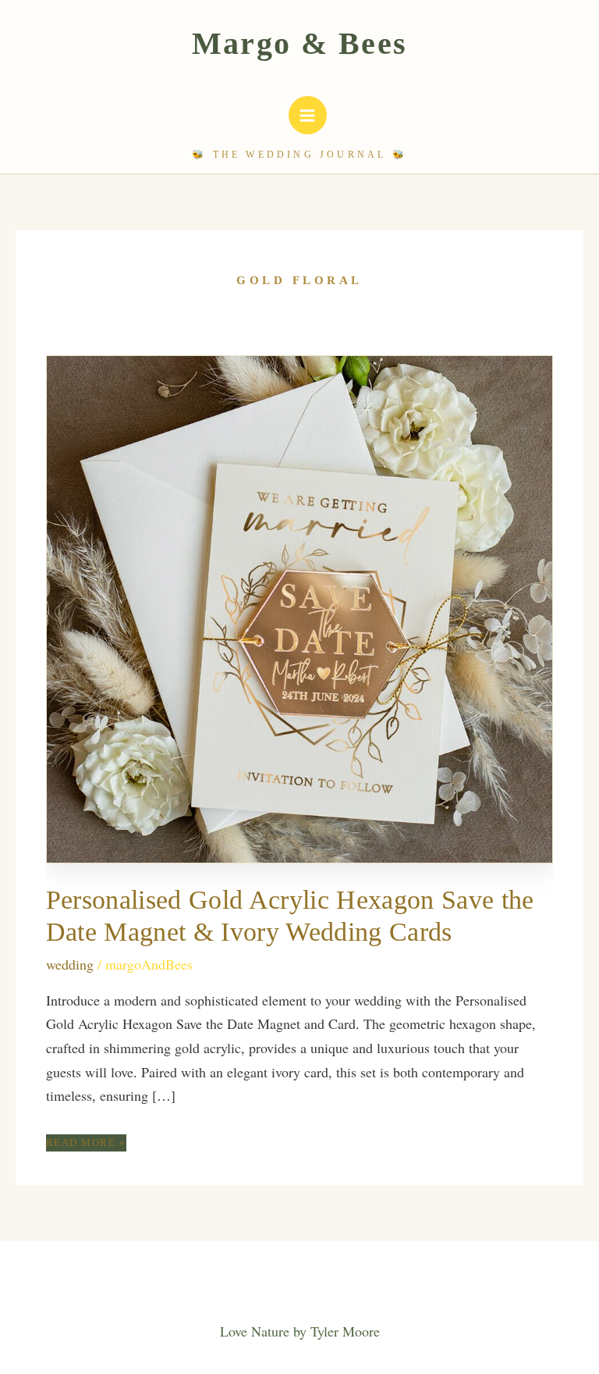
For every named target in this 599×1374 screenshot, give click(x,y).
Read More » (86, 1144)
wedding (70, 964)
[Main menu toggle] (308, 115)
